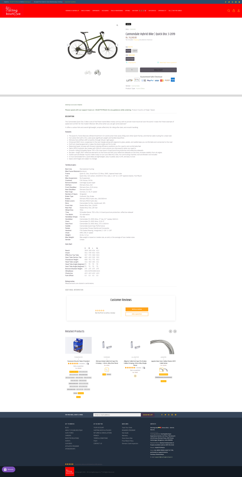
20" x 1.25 (87, 389)
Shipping (135, 40)
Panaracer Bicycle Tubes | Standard (78, 361)
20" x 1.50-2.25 (74, 371)
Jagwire (163, 357)
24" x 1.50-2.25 (71, 389)
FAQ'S (95, 441)
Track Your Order (127, 428)
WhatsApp (27, 2)
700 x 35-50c (82, 380)
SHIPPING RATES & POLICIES (102, 430)
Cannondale (135, 86)
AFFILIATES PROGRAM (72, 446)
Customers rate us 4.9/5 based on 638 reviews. (88, 464)
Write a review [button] (137, 309)
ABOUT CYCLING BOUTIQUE (74, 430)
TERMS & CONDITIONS (101, 438)
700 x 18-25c (79, 377)
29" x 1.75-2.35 (74, 386)
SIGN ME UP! (148, 415)
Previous (68, 45)
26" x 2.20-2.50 (83, 374)
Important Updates (70, 2)
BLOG (67, 428)
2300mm (163, 381)
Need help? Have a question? (168, 62)
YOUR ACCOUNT (99, 428)
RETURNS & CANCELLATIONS (103, 433)
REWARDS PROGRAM (128, 430)
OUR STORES (69, 433)
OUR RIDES (68, 443)
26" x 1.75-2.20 (74, 374)
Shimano (107, 357)
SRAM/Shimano (164, 374)
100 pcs (109, 374)
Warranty (125, 436)
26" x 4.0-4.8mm (70, 377)
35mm (78, 397)
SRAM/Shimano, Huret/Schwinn (163, 377)
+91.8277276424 (14, 2)
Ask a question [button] (137, 314)
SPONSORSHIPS (70, 449)
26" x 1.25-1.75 (83, 371)
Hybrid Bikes (140, 89)
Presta (75, 393)
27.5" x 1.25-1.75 (73, 383)
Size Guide (125, 433)
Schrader (80, 393)
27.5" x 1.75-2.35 (83, 383)
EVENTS (67, 441)
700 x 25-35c (87, 377)
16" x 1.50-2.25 (83, 386)
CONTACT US (98, 443)
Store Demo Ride (127, 438)
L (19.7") (135, 51)
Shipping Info (132, 62)
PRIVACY (96, 436)
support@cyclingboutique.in (164, 457)
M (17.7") (128, 51)
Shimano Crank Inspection (130, 443)
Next (117, 45)
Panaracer (78, 357)
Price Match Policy (127, 441)
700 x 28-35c (74, 380)
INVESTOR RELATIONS (72, 438)
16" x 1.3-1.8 (80, 389)
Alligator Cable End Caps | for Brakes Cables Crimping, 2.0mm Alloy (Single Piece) (135, 363)
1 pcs (104, 374)
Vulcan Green (130, 59)
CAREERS (68, 436)
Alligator (135, 357)
